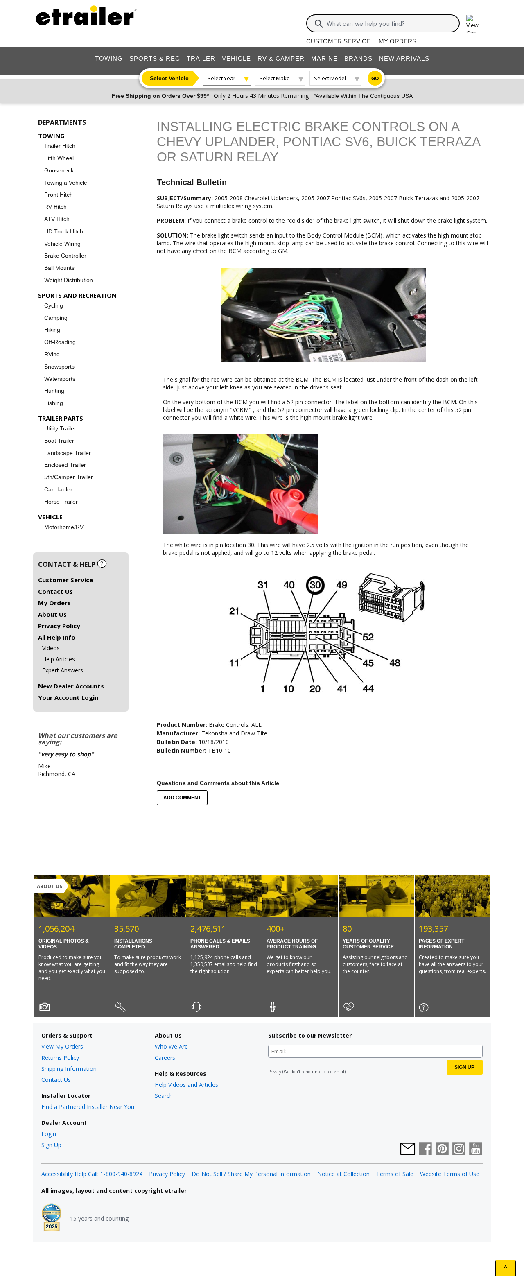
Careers (165, 1057)
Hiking (52, 329)
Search (164, 1096)
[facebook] (425, 1149)
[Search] (319, 24)
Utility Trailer (60, 428)
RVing (52, 354)
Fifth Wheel (59, 158)
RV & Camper (281, 58)
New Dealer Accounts (71, 686)
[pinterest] (442, 1149)
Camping (56, 317)
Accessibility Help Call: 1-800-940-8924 (91, 1174)
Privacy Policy (59, 626)
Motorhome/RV (64, 527)
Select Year (221, 78)
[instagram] (459, 1149)
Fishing (53, 403)
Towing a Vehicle (65, 182)
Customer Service (338, 41)
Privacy (274, 1072)
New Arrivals (404, 58)
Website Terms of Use (449, 1174)
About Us (52, 614)
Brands (358, 58)
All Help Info (56, 637)
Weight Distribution (68, 280)
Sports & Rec (154, 58)
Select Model (330, 78)
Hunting (54, 390)
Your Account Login (68, 697)
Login (48, 1134)
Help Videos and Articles (186, 1084)
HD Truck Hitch (63, 231)
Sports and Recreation (77, 295)
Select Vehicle (169, 78)
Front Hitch (58, 194)
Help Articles (58, 659)
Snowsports (59, 366)
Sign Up (51, 1145)
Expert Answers (62, 670)
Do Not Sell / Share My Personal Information (251, 1174)
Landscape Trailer (67, 453)
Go (375, 78)
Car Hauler (58, 489)
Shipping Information (69, 1068)
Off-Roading (60, 342)
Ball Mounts (59, 268)
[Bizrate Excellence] (51, 1218)
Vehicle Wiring (62, 243)
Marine (324, 58)
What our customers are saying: (77, 739)
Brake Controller (65, 255)
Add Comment (182, 798)
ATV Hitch (57, 219)
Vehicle (236, 58)
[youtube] (476, 1149)
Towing (109, 58)
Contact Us (55, 591)
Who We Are (171, 1046)
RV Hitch (55, 207)
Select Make (275, 78)
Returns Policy (60, 1057)
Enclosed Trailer (65, 465)
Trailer (201, 58)
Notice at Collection (343, 1174)
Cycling (53, 305)
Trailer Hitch (59, 146)
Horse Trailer (61, 501)
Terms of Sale (394, 1174)
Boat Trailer (59, 440)
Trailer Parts (60, 418)
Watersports (59, 379)
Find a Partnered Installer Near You (87, 1107)
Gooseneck (59, 170)
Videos (51, 648)
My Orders (397, 41)
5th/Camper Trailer (68, 477)
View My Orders (62, 1046)
